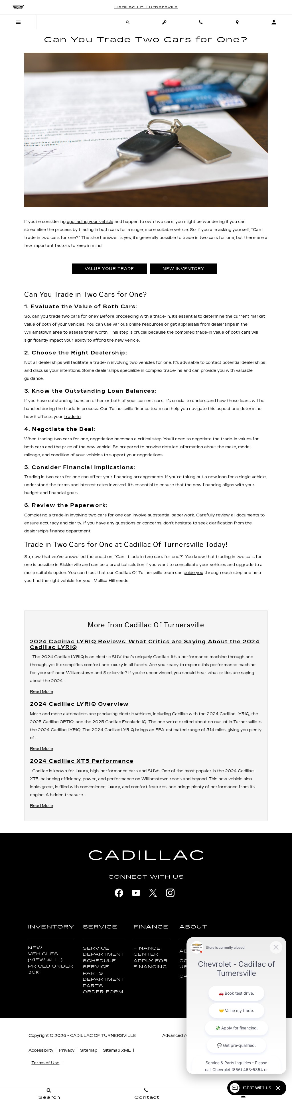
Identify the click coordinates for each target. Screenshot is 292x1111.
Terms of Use (45, 1063)
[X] (153, 893)
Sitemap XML (117, 1050)
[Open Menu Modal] (18, 22)
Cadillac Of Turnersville (103, 1035)
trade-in (72, 416)
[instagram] (170, 893)
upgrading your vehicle (90, 221)
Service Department (104, 951)
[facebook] (119, 893)
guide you (193, 572)
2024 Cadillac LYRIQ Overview (79, 704)
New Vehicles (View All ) (45, 954)
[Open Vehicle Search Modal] (128, 22)
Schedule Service (99, 964)
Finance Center (147, 951)
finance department (70, 531)
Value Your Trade (109, 268)
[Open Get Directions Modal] (237, 22)
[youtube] (136, 893)
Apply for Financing (150, 964)
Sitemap (88, 1050)
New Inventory (183, 268)
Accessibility (41, 1050)
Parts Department (104, 976)
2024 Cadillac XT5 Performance (82, 761)
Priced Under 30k (51, 969)
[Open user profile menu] (274, 22)
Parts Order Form (103, 989)
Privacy (66, 1050)
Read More (41, 691)
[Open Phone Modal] (200, 22)
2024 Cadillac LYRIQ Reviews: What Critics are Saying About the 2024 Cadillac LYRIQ (145, 644)
